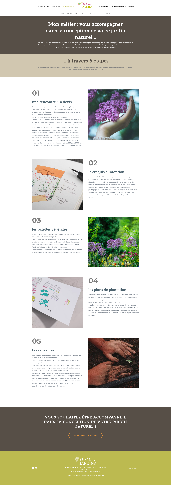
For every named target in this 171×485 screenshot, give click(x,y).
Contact (131, 6)
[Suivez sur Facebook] (33, 468)
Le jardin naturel (43, 6)
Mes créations (103, 6)
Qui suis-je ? (56, 6)
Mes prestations (68, 6)
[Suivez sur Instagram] (36, 468)
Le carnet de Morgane (118, 6)
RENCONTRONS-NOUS (85, 435)
